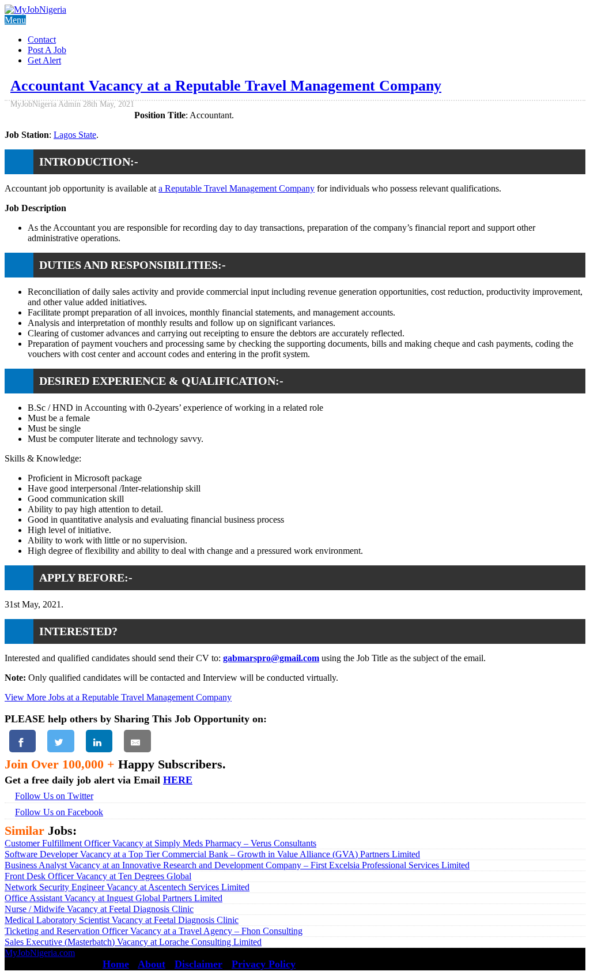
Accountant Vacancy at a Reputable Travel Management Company (225, 85)
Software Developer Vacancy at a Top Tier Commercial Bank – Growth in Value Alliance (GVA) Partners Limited (212, 854)
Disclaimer (198, 964)
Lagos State (75, 135)
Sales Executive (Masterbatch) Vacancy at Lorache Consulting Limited (133, 942)
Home (116, 964)
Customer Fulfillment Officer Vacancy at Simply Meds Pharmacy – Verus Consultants (160, 843)
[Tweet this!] (60, 741)
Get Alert (44, 60)
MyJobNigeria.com (40, 953)
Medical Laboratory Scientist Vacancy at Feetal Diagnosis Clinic (122, 920)
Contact (42, 39)
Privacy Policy (264, 964)
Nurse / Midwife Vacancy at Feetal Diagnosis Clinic (99, 909)
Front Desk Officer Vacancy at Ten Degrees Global (98, 876)
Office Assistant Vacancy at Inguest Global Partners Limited (113, 898)
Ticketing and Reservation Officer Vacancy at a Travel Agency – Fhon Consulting (153, 931)
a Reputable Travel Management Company (236, 188)
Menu (15, 20)
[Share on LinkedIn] (99, 741)
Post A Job (47, 50)
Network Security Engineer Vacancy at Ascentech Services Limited (127, 887)
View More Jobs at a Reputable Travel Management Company (118, 697)
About (151, 964)
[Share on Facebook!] (22, 741)
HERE (177, 780)
